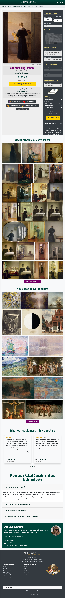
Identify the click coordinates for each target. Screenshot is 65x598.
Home (3, 6)
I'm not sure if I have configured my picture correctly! (21, 516)
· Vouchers (25, 575)
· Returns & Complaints (8, 577)
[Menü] (2, 2)
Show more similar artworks (32, 281)
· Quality (25, 571)
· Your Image (26, 567)
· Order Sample (26, 577)
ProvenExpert (14, 459)
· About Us (5, 579)
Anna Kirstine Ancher (29, 6)
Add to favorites (30, 102)
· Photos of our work (28, 573)
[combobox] (53, 26)
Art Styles (8, 6)
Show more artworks (32, 422)
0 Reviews (25, 109)
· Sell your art (26, 569)
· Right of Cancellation (8, 575)
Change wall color (14, 106)
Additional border (47, 23)
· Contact (5, 567)
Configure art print (23, 84)
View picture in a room (30, 106)
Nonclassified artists (17, 6)
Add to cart (54, 118)
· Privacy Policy (6, 573)
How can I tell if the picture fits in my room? (18, 504)
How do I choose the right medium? (15, 510)
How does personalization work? (14, 487)
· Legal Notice (6, 569)
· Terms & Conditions (7, 571)
